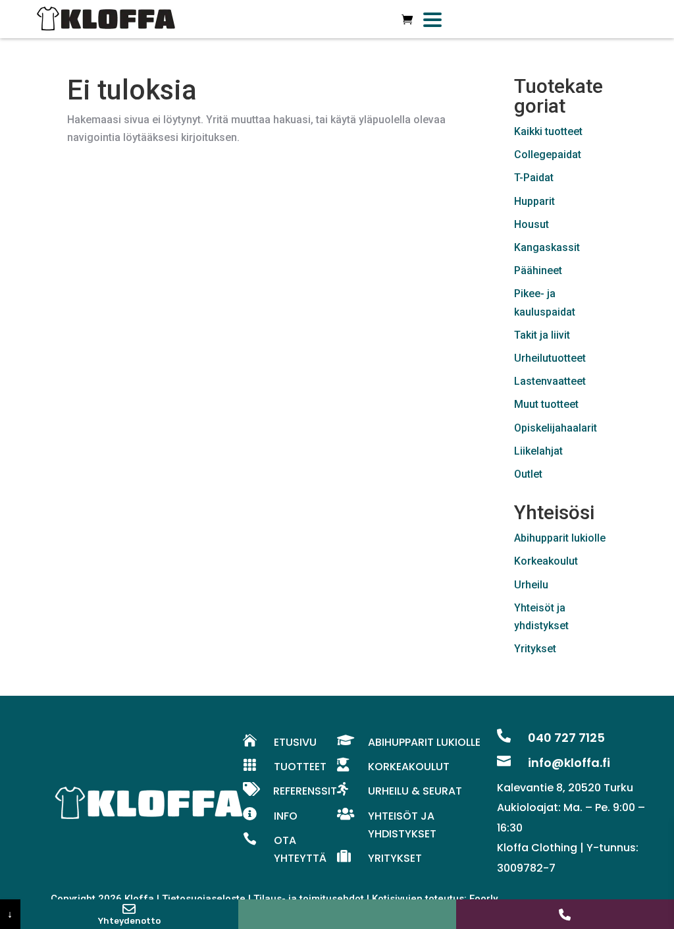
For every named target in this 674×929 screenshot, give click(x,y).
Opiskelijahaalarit (555, 428)
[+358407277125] (347, 914)
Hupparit (534, 201)
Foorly (483, 899)
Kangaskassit (547, 247)
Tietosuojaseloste (204, 899)
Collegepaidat (547, 154)
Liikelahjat (538, 451)
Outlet (528, 474)
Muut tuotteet (546, 404)
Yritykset (535, 648)
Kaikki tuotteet (548, 131)
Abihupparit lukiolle (560, 538)
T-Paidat (534, 177)
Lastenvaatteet (550, 381)
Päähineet (538, 270)
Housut (531, 224)
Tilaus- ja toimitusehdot (308, 899)
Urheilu (531, 584)
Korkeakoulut (546, 561)
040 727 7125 (566, 737)
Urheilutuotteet (550, 358)
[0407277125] (565, 914)
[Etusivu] (106, 19)
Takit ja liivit (542, 335)
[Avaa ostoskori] (407, 19)
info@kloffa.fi (569, 762)
